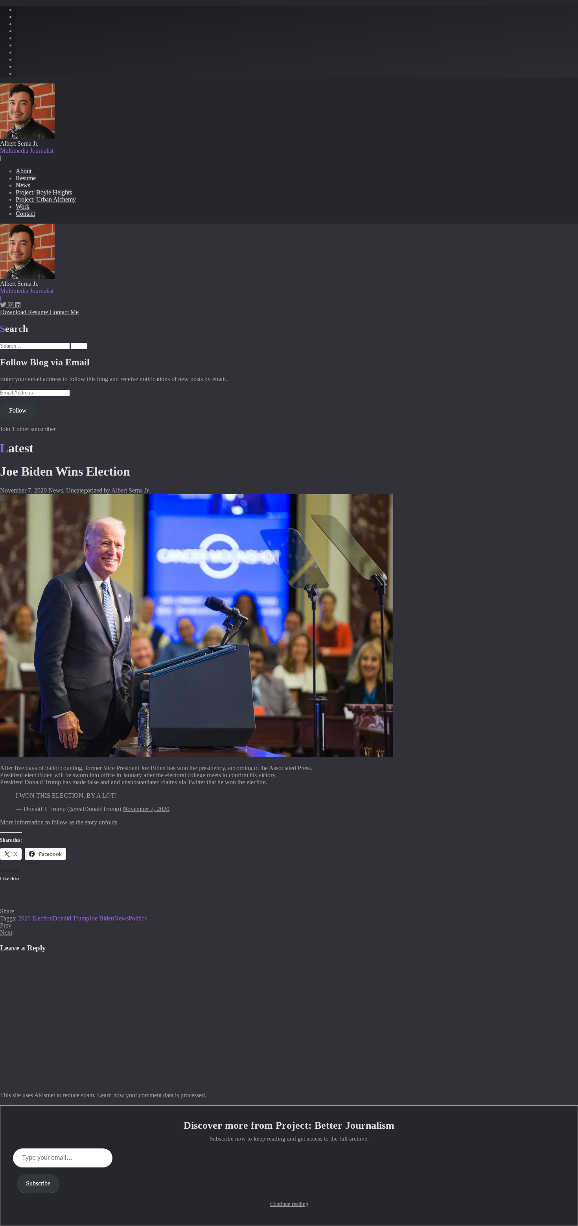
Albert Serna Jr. (130, 490)
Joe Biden (101, 918)
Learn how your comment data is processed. (151, 1095)
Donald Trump (71, 918)
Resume (26, 178)
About (23, 171)
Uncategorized (84, 490)
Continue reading (289, 1204)
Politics (138, 918)
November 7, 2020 (146, 809)
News (23, 185)
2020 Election (35, 918)
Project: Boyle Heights (44, 192)
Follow (18, 410)
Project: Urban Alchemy (46, 199)
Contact (25, 213)
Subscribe (38, 1183)
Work (22, 206)
